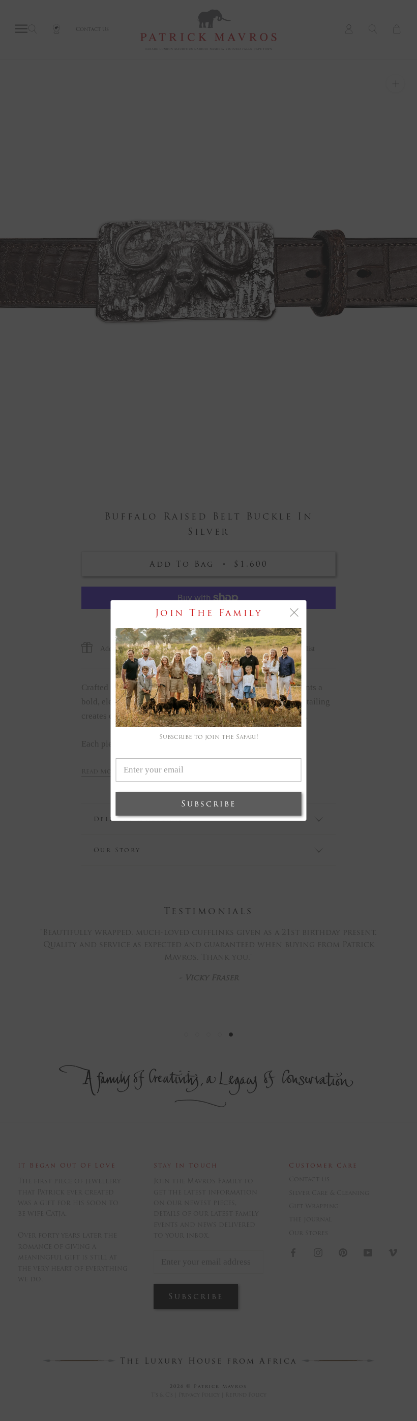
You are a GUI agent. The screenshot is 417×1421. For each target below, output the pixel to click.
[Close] (294, 612)
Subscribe (208, 804)
